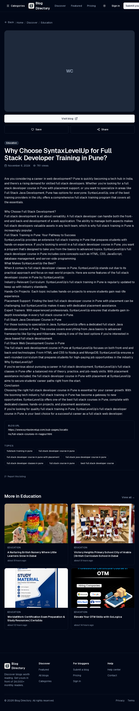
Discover (60, 5)
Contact (112, 675)
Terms (131, 700)
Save (38, 129)
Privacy (120, 700)
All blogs (44, 675)
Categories (45, 681)
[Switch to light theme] (104, 5)
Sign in (116, 5)
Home (20, 22)
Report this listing (17, 476)
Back (11, 22)
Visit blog (67, 118)
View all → (128, 497)
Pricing (91, 5)
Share (104, 129)
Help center (114, 669)
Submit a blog (81, 669)
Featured (76, 5)
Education (46, 22)
